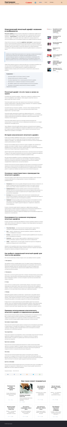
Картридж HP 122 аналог (56, 49)
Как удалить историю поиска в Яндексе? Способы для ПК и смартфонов (57, 31)
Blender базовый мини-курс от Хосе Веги (56, 387)
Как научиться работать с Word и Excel (41, 408)
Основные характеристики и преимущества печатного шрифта (22, 80)
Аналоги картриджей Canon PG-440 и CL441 (57, 55)
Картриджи (10, 2)
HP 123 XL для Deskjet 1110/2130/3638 (57, 43)
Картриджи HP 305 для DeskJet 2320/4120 (57, 37)
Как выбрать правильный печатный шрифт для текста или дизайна (23, 83)
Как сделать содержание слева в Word (26, 408)
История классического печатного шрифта (17, 78)
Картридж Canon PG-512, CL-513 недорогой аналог (57, 69)
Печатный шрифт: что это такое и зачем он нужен (19, 76)
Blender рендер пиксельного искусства (11, 408)
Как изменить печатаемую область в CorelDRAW (55, 408)
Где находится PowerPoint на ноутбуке (41, 387)
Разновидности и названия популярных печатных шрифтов (21, 81)
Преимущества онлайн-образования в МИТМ (11, 387)
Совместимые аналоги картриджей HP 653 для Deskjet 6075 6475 (57, 63)
